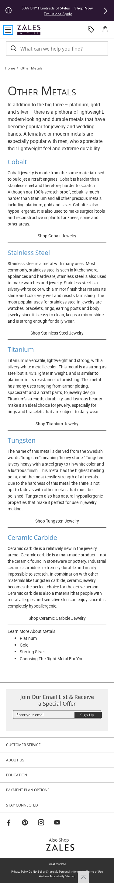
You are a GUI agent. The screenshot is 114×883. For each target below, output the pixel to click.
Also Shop (61, 840)
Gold (24, 645)
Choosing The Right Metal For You (52, 658)
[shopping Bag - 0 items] (107, 31)
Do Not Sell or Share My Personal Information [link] (57, 872)
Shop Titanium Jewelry (57, 424)
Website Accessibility (51, 876)
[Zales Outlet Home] (29, 29)
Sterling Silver (32, 651)
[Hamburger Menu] (8, 30)
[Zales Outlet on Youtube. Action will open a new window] (57, 823)
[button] (105, 10)
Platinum (28, 638)
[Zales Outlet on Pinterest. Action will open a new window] (25, 823)
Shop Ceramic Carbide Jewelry (57, 618)
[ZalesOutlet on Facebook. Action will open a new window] (9, 823)
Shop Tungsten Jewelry (57, 521)
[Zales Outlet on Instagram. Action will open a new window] (41, 823)
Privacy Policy (19, 872)
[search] (13, 48)
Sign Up (87, 715)
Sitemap (70, 876)
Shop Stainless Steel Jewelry (57, 333)
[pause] (8, 10)
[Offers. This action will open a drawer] (91, 30)
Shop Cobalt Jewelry (57, 236)
